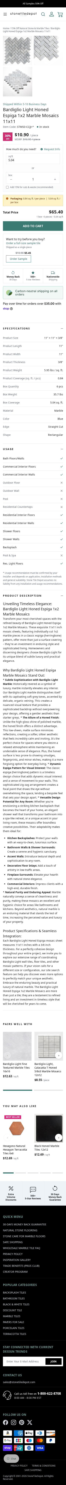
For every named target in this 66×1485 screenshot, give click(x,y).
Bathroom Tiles (14, 1298)
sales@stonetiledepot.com (19, 1382)
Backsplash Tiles (14, 1292)
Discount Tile (12, 1310)
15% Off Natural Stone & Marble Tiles (30, 28)
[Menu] (5, 14)
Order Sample (18, 259)
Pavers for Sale (13, 1322)
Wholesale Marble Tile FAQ (21, 1248)
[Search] (43, 14)
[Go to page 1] (17, 1090)
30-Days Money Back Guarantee (24, 1224)
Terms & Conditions (44, 1465)
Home (6, 28)
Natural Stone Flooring (20, 1230)
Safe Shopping (13, 1242)
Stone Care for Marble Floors (24, 1236)
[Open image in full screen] (17, 50)
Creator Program (15, 1271)
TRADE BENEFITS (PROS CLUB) (21, 1265)
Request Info (52, 149)
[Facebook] (5, 1422)
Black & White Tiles (16, 1304)
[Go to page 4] (45, 1173)
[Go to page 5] (57, 1173)
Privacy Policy (13, 1254)
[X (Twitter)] (29, 1422)
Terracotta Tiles (14, 1334)
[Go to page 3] (32, 1173)
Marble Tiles (11, 1316)
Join (53, 1361)
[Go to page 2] (48, 1090)
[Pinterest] (21, 1422)
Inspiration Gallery (17, 1260)
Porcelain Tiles (13, 1328)
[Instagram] (13, 1422)
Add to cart (33, 226)
